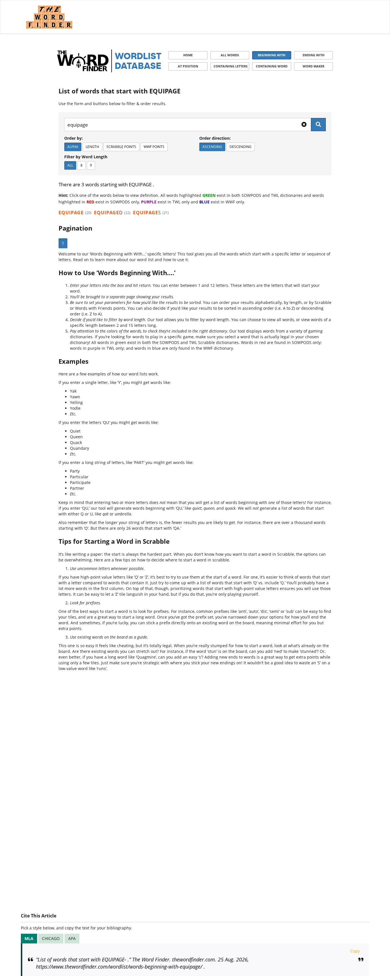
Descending (241, 146)
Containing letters (231, 66)
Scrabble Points (121, 146)
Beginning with (271, 55)
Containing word (272, 66)
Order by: (73, 138)
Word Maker (313, 66)
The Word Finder (49, 17)
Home (188, 55)
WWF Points (154, 146)
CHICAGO (51, 938)
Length (92, 146)
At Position (188, 66)
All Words (230, 55)
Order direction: (215, 138)
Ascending (212, 146)
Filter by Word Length (85, 156)
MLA (29, 938)
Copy (355, 951)
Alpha (72, 146)
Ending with (313, 55)
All (70, 165)
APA (72, 938)
